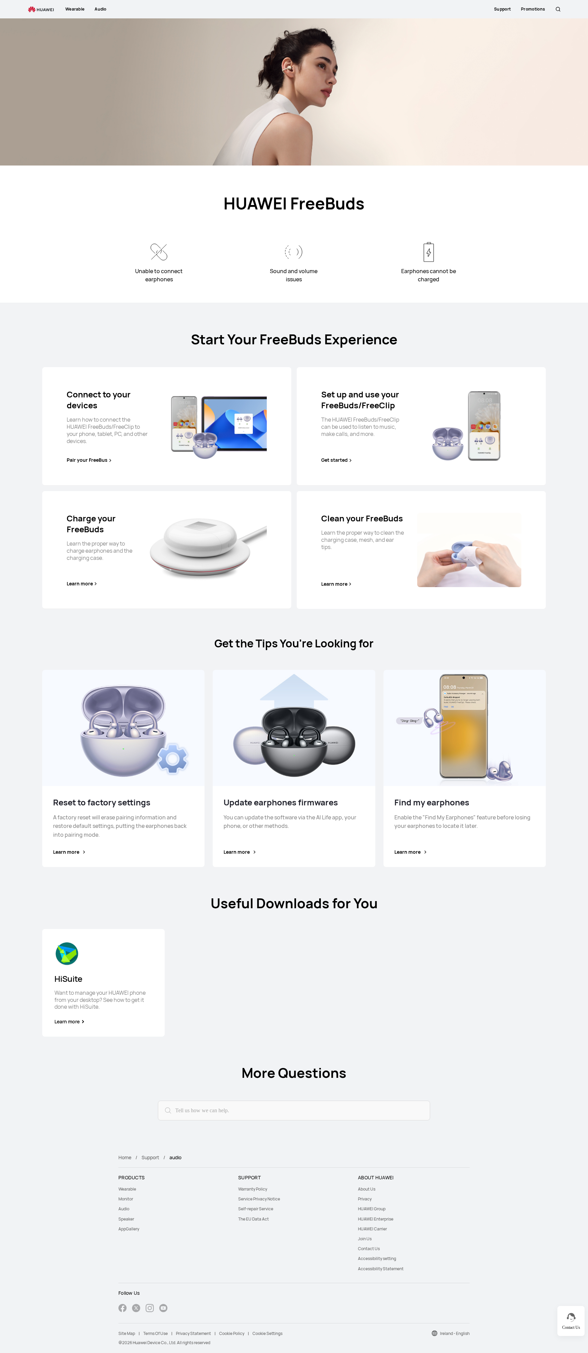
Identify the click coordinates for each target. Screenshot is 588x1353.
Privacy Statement (193, 1333)
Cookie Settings (267, 1333)
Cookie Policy (231, 1333)
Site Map (126, 1333)
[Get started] (469, 426)
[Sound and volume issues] (294, 252)
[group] (103, 983)
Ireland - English (455, 1333)
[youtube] (163, 1309)
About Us (366, 1189)
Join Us (365, 1239)
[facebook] (122, 1309)
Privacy (365, 1199)
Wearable (127, 1189)
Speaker (126, 1219)
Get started (334, 460)
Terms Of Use (155, 1333)
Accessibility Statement (381, 1269)
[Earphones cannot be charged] (429, 252)
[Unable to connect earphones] (159, 252)
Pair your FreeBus (87, 460)
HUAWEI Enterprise (375, 1219)
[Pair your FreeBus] (215, 426)
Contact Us (369, 1249)
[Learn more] (208, 549)
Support (150, 1157)
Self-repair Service (255, 1209)
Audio (123, 1209)
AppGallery (128, 1229)
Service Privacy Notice (259, 1199)
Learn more (80, 584)
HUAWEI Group (372, 1209)
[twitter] (136, 1309)
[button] (558, 9)
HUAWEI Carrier (372, 1229)
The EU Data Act (253, 1219)
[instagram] (150, 1309)
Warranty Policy (252, 1189)
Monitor (125, 1199)
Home (124, 1157)
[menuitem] (174, 1189)
